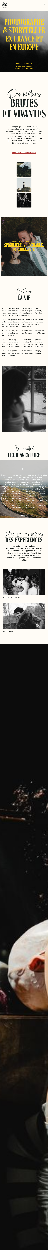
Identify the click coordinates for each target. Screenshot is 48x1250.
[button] (44, 4)
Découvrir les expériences (24, 153)
